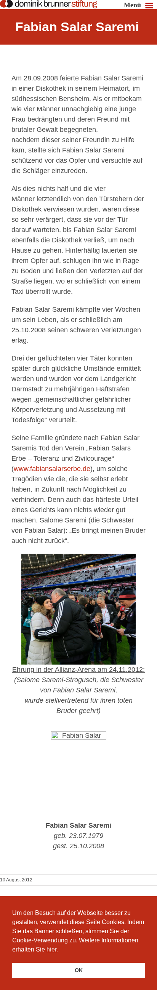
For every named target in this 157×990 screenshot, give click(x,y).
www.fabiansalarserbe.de (52, 469)
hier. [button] (52, 949)
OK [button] (79, 970)
